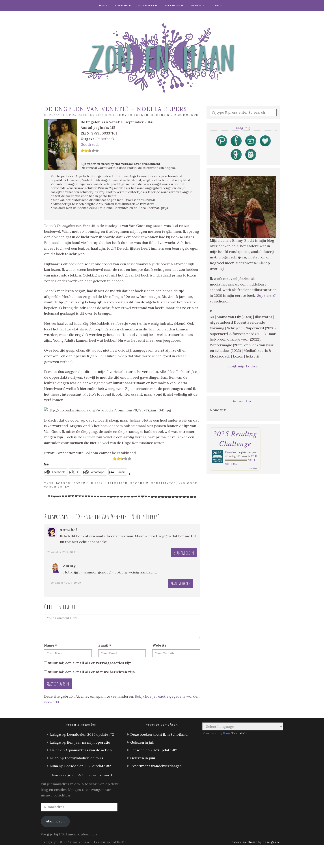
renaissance (163, 483)
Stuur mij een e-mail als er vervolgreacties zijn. (90, 663)
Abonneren (55, 821)
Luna (54, 766)
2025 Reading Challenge (235, 438)
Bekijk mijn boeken (243, 366)
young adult (56, 487)
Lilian (54, 758)
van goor (188, 483)
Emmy (122, 114)
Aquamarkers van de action (88, 750)
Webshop (197, 5)
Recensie (160, 114)
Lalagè (55, 734)
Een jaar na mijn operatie (88, 742)
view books (253, 468)
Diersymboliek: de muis (84, 758)
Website (159, 645)
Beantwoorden (184, 553)
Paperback (105, 138)
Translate (239, 733)
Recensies (172, 5)
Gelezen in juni (142, 758)
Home (103, 5)
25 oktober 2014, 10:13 (62, 552)
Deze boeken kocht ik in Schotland (159, 734)
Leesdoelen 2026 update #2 (90, 734)
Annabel (68, 529)
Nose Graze (271, 842)
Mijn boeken (147, 5)
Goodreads (89, 144)
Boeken (141, 114)
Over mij (122, 5)
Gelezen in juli (142, 742)
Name (50, 645)
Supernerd (266, 295)
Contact (218, 5)
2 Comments (186, 114)
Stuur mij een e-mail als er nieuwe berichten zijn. (92, 672)
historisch (116, 483)
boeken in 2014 (88, 483)
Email (104, 645)
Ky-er (54, 750)
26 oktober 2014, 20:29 (66, 582)
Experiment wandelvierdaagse (156, 766)
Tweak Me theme (245, 842)
